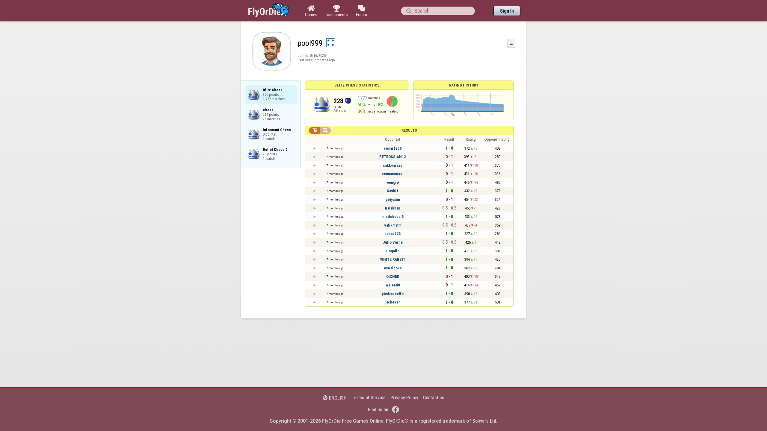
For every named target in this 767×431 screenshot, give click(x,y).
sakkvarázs (392, 165)
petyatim (393, 199)
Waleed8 (393, 285)
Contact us (433, 397)
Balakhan (392, 208)
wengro (392, 182)
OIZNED (392, 276)
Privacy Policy (404, 397)
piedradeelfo (393, 294)
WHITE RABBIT (392, 259)
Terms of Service (368, 397)
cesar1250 (393, 148)
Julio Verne (393, 242)
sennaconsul (393, 174)
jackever (392, 302)
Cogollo (392, 251)
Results (409, 130)
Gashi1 (392, 191)
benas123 (392, 233)
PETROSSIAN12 (392, 156)
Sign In (507, 11)
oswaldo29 (393, 268)
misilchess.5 (392, 216)
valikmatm (392, 225)
